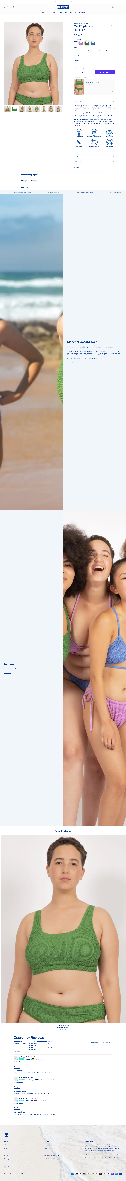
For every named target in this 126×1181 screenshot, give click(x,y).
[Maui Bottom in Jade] (79, 87)
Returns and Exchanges (52, 1159)
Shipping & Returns (29, 181)
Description (77, 101)
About (6, 1145)
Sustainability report (29, 175)
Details (76, 157)
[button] (43, 13)
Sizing (46, 1148)
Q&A (46, 1152)
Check (71, 362)
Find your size (78, 39)
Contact (47, 1145)
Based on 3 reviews (20, 1043)
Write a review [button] (95, 1042)
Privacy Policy (112, 1157)
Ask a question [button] (106, 1042)
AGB (5, 1148)
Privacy (6, 1159)
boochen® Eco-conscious (81, 23)
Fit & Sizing (77, 161)
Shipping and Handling (51, 1155)
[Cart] (121, 7)
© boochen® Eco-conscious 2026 (13, 1174)
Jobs (5, 1152)
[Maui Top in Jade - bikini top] (7, 109)
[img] (23, 1057)
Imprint (6, 1155)
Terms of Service (88, 1159)
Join (118, 1154)
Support (24, 187)
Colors (76, 41)
